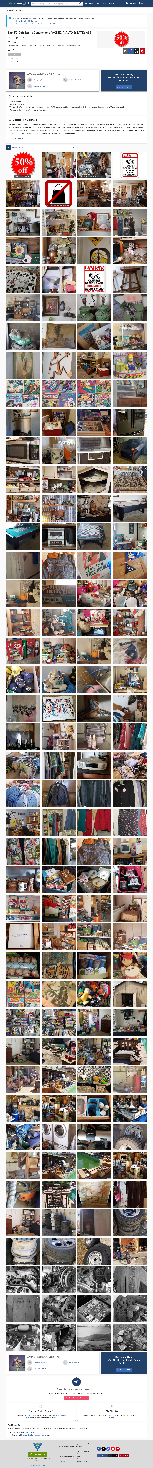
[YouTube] (113, 1449)
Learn (61, 1454)
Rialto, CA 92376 (31, 1432)
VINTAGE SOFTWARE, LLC (42, 1458)
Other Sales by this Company (27, 21)
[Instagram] (108, 1449)
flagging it (112, 1417)
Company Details (40, 80)
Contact (62, 1461)
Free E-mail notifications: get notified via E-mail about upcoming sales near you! (76, 1445)
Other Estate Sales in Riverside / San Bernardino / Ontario (38, 24)
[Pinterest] (118, 1449)
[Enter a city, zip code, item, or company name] (80, 4)
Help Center (81, 1459)
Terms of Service (83, 1451)
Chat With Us (39, 1454)
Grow (66, 1456)
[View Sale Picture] (59, 165)
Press (79, 1456)
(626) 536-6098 (75, 80)
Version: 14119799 (37, 1465)
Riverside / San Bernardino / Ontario (33, 1435)
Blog (60, 1459)
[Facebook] (99, 1449)
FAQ (60, 1451)
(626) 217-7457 (40, 86)
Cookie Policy (82, 1461)
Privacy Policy (82, 1454)
